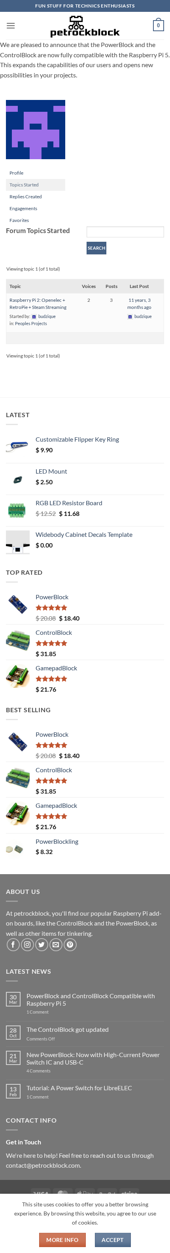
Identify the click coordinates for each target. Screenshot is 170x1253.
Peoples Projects (31, 323)
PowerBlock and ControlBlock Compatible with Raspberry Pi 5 (90, 999)
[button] (10, 25)
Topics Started (24, 185)
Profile (16, 173)
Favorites (19, 220)
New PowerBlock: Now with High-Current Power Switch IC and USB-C (93, 1058)
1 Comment (50, 1011)
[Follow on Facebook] (13, 944)
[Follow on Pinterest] (70, 944)
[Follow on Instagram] (27, 944)
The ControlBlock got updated (67, 1029)
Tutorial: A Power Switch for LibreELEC (79, 1087)
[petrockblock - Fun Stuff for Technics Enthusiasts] (85, 26)
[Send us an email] (55, 944)
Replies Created (25, 196)
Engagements (23, 208)
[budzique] (35, 133)
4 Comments (50, 1070)
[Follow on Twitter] (41, 944)
